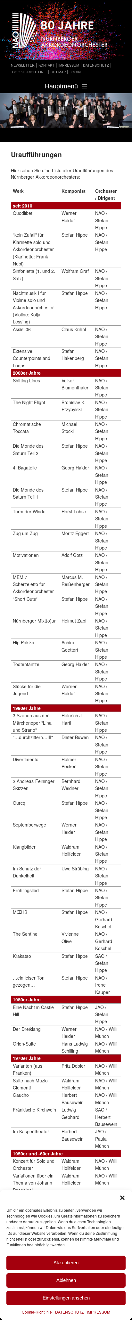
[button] (122, 1197)
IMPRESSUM (98, 1312)
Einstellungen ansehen (66, 1297)
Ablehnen (66, 1280)
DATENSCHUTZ (69, 1312)
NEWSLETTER (23, 65)
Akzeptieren (66, 1262)
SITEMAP (58, 71)
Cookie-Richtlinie (37, 1312)
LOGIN (75, 71)
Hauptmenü (61, 86)
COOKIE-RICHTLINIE (29, 71)
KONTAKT (46, 65)
